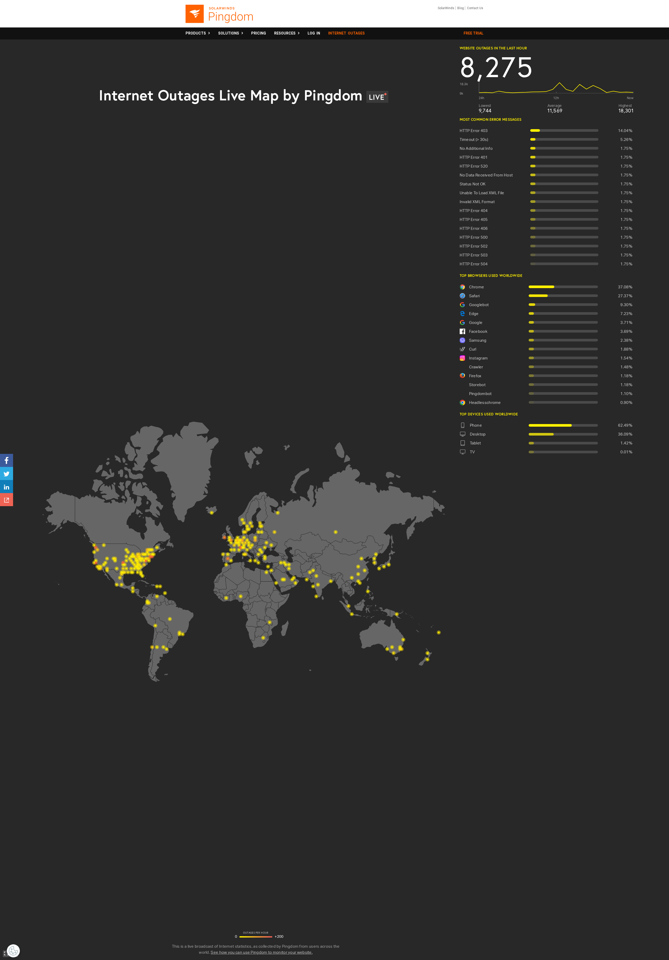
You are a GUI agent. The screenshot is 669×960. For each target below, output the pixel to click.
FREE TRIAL (473, 33)
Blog (460, 8)
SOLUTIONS (229, 33)
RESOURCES (285, 33)
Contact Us (475, 8)
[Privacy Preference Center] (13, 950)
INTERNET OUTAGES (346, 33)
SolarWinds (446, 8)
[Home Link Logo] (220, 16)
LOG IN (314, 33)
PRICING (258, 33)
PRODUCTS (196, 33)
